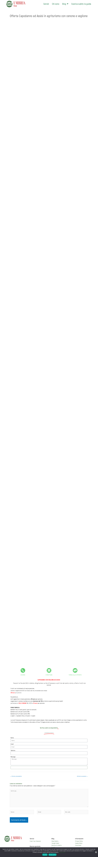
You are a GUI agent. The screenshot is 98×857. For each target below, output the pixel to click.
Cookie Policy (78, 843)
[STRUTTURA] (49, 670)
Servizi (46, 3)
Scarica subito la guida (81, 3)
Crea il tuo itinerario (35, 841)
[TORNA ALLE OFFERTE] (75, 670)
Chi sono (55, 3)
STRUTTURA (49, 675)
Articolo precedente (16, 776)
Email (12, 744)
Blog (64, 3)
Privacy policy (62, 852)
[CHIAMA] (23, 670)
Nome (12, 738)
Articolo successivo (82, 776)
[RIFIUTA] (96, 852)
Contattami (78, 845)
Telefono (13, 750)
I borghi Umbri (55, 843)
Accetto (45, 854)
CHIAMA (23, 675)
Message (13, 757)
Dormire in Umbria (57, 845)
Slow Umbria (55, 841)
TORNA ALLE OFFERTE (75, 675)
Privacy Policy (79, 841)
